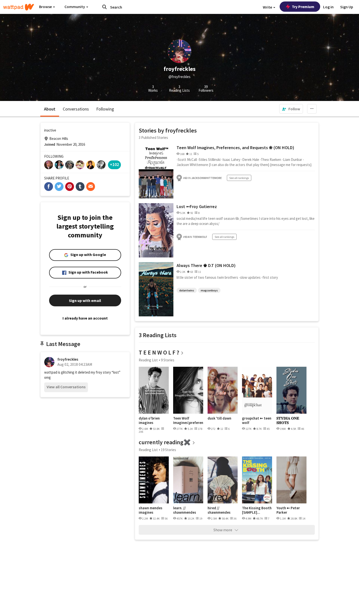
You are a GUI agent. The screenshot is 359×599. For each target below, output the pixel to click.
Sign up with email (85, 300)
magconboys (209, 290)
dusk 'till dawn (219, 418)
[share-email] (90, 186)
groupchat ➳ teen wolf (256, 420)
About (49, 109)
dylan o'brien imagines (149, 420)
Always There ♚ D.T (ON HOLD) (206, 265)
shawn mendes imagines (150, 510)
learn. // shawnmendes (184, 510)
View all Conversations (66, 386)
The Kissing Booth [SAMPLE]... (257, 510)
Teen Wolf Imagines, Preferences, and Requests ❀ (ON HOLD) (235, 147)
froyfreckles (67, 359)
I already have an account (85, 318)
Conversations (76, 109)
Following (105, 109)
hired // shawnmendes (219, 510)
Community (75, 6)
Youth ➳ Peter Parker (288, 510)
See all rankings (239, 178)
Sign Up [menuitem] (346, 6)
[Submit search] (104, 7)
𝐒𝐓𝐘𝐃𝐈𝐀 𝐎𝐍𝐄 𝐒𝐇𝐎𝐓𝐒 (287, 420)
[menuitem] (291, 109)
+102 (114, 164)
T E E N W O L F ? (159, 352)
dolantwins (186, 290)
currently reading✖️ (165, 442)
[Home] (18, 7)
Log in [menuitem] (328, 6)
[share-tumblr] (80, 186)
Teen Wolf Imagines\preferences (188, 420)
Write (268, 7)
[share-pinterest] (69, 186)
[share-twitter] (59, 186)
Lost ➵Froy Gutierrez (197, 206)
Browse (46, 6)
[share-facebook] (48, 186)
